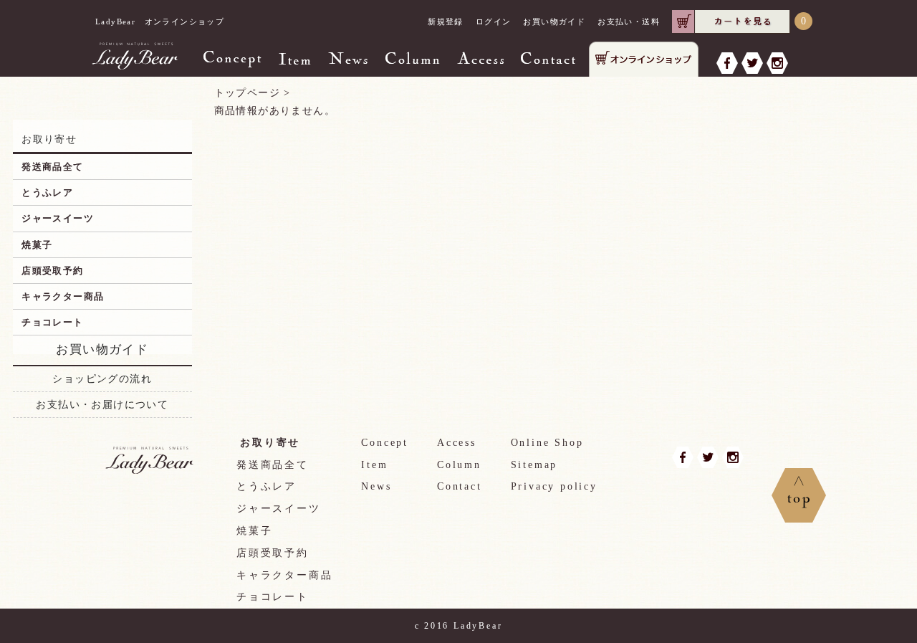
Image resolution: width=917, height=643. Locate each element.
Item (374, 464)
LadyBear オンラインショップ (159, 21)
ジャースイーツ (57, 218)
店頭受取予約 (52, 270)
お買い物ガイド (554, 21)
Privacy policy (554, 486)
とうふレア (47, 192)
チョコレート (52, 322)
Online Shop (547, 442)
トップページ (247, 92)
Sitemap (534, 464)
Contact (459, 486)
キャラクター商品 (62, 296)
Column (459, 464)
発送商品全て (52, 166)
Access (456, 442)
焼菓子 (36, 244)
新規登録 (446, 21)
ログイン (494, 21)
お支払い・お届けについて (102, 404)
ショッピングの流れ (102, 378)
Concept (384, 442)
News (376, 486)
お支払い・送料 (628, 21)
